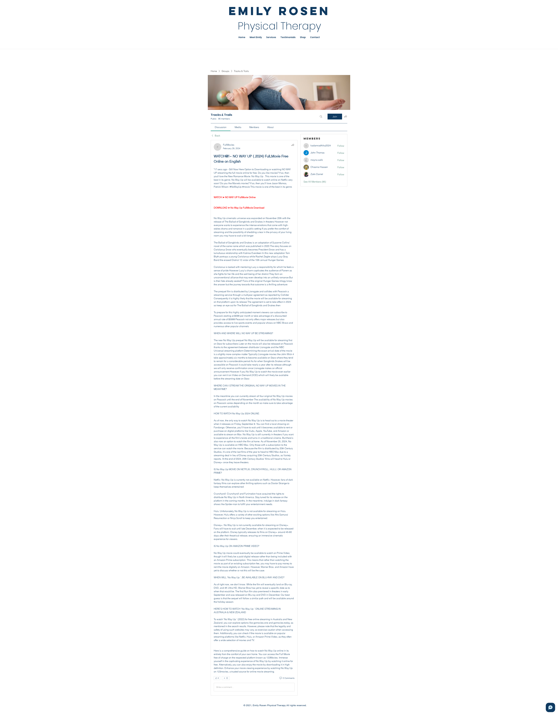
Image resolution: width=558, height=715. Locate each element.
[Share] (293, 145)
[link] (220, 127)
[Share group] (345, 116)
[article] (254, 418)
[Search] (321, 116)
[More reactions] (226, 678)
